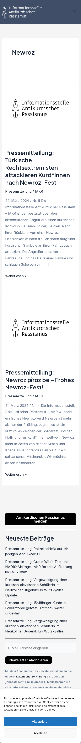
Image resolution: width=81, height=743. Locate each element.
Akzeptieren (40, 722)
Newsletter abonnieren (28, 660)
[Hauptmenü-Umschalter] (74, 12)
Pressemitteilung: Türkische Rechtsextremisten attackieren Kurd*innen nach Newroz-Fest (37, 167)
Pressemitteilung (18, 191)
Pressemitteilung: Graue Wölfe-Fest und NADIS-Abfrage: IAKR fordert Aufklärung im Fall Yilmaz (38, 567)
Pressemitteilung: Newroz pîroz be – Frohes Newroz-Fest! (39, 380)
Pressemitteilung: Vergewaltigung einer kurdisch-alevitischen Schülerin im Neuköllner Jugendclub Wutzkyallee (36, 626)
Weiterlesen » (16, 275)
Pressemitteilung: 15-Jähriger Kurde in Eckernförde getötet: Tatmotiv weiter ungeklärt (35, 608)
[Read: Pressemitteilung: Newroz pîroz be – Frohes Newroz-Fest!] (40, 328)
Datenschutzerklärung (31, 676)
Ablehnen (40, 733)
